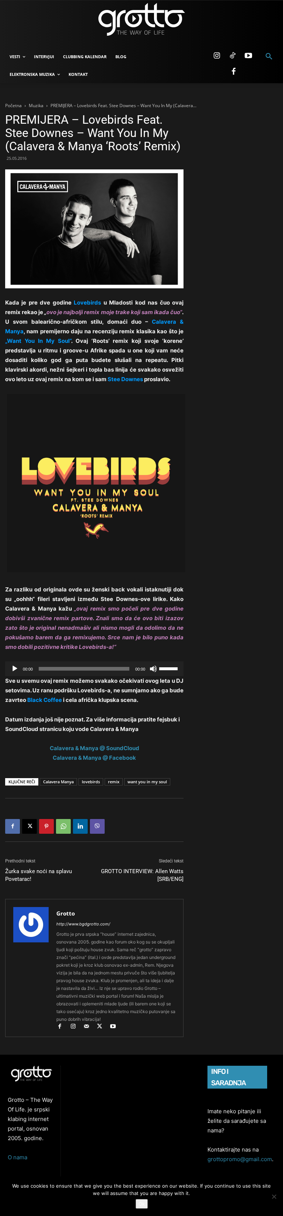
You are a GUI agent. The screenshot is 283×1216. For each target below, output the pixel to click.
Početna (13, 105)
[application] (94, 668)
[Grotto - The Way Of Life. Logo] (141, 19)
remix (113, 781)
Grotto (65, 913)
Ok (142, 1204)
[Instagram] (217, 56)
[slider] (169, 668)
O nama (17, 1157)
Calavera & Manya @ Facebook (94, 757)
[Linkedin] (80, 826)
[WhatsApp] (63, 826)
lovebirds (91, 781)
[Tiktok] (233, 56)
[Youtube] (248, 56)
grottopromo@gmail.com (239, 1159)
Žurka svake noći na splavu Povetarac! (38, 875)
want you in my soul (147, 781)
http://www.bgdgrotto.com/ (83, 924)
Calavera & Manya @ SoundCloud (94, 748)
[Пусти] (14, 668)
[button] (269, 57)
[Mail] (89, 1027)
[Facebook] (234, 72)
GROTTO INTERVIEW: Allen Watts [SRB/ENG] (142, 875)
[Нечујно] (153, 668)
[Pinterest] (46, 826)
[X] (29, 826)
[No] (273, 1196)
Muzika (36, 105)
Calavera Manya (58, 781)
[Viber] (97, 826)
